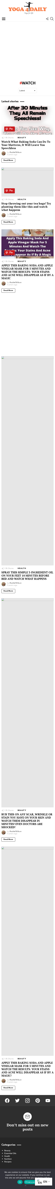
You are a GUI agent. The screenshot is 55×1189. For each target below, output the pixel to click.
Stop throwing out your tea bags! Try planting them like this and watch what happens (26, 207)
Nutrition (8, 1159)
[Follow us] (47, 19)
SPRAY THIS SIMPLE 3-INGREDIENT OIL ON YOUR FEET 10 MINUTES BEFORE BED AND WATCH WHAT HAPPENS (27, 575)
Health (22, 199)
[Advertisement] (27, 50)
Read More (8, 160)
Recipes (7, 1162)
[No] (25, 1185)
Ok (20, 1182)
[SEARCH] (52, 19)
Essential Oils (10, 1153)
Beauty (22, 138)
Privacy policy (31, 1182)
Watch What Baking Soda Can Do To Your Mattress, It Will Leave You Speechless (25, 145)
